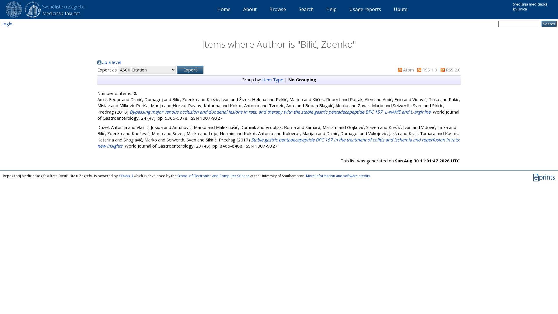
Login (6, 23)
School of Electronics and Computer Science (213, 175)
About (250, 9)
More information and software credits (338, 175)
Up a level (111, 62)
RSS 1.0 (429, 70)
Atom (408, 70)
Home (223, 9)
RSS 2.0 (453, 70)
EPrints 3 (126, 175)
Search (306, 9)
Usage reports (365, 9)
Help (331, 9)
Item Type (272, 79)
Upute (400, 9)
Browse (277, 9)
